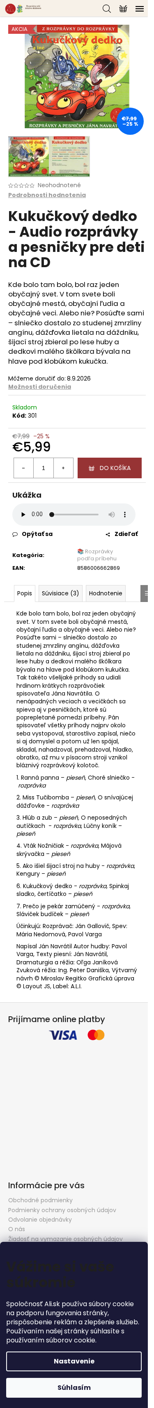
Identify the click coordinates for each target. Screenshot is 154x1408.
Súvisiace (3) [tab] (60, 593)
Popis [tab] (24, 593)
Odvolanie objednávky (40, 1219)
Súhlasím (74, 1387)
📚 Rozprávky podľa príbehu (97, 555)
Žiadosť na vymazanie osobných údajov (65, 1239)
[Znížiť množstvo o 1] (24, 468)
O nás (16, 1229)
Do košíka (115, 468)
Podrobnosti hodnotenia (47, 195)
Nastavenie (74, 1361)
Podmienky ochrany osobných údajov (62, 1210)
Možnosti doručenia (39, 387)
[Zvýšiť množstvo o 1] (63, 468)
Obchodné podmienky (40, 1200)
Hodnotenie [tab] (105, 593)
